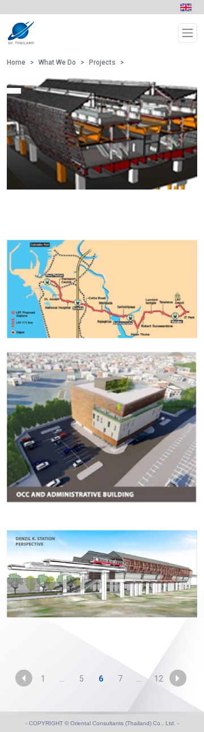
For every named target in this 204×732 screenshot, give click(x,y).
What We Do (57, 62)
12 (158, 678)
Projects (102, 62)
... (62, 678)
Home (16, 62)
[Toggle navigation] (187, 33)
